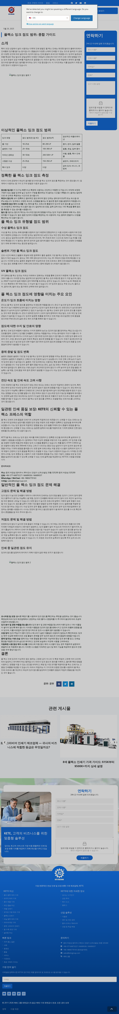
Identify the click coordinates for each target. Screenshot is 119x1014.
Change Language (82, 18)
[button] (59, 684)
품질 (48, 3)
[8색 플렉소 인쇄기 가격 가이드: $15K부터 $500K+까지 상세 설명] (29, 736)
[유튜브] (4, 994)
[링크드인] (9, 994)
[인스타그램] (24, 994)
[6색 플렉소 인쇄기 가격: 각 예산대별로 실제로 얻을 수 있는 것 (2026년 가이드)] (89, 736)
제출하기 (92, 123)
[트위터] (19, 994)
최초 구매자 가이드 (35, 3)
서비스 (55, 3)
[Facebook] (14, 994)
